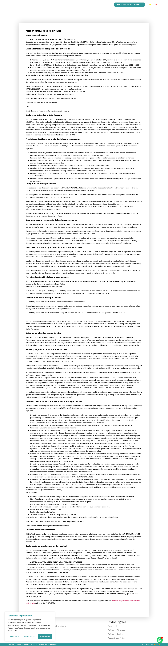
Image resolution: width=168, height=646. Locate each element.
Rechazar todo (29, 636)
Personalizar (14, 636)
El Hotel (46, 4)
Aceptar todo (45, 636)
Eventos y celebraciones (66, 4)
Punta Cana (104, 4)
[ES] (150, 4)
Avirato (157, 644)
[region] (30, 626)
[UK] (156, 4)
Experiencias (88, 4)
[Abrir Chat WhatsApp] (160, 640)
